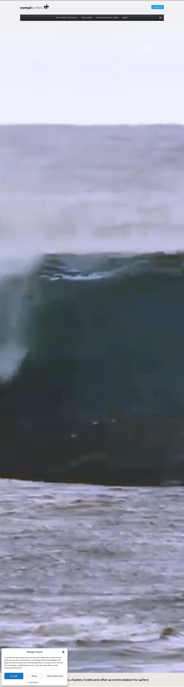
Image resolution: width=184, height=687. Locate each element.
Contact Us (157, 7)
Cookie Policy (33, 682)
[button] (63, 651)
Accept (13, 676)
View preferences (55, 676)
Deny (34, 676)
